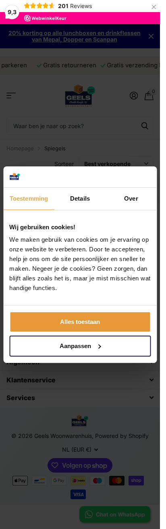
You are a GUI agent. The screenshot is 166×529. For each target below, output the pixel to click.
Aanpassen (75, 345)
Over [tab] (131, 198)
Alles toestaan (80, 321)
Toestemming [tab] (29, 198)
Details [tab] (80, 198)
